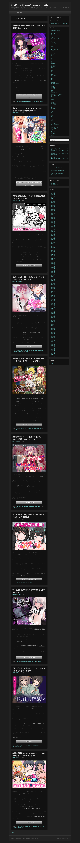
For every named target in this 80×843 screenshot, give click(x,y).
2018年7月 (53, 313)
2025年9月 (53, 200)
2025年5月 (53, 205)
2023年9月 (53, 231)
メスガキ (52, 54)
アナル (52, 36)
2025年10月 (53, 198)
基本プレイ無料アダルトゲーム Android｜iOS (59, 23)
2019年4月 (53, 301)
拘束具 (20, 506)
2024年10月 (53, 214)
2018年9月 (53, 311)
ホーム (13, 12)
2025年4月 (53, 206)
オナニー (18, 745)
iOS (44, 188)
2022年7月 (53, 250)
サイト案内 (53, 133)
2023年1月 (53, 242)
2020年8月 (53, 280)
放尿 (32, 188)
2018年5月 (53, 316)
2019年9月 (53, 295)
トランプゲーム (54, 128)
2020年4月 (53, 286)
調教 (22, 101)
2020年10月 (53, 278)
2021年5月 (53, 268)
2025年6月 (53, 204)
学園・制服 (18, 101)
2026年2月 (53, 193)
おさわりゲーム (38, 269)
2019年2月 (53, 304)
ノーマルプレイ (54, 46)
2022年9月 (53, 247)
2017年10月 (53, 325)
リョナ (52, 55)
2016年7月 (53, 345)
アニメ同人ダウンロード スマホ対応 (57, 172)
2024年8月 (53, 217)
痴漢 (31, 582)
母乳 (52, 90)
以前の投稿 (13, 832)
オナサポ (52, 132)
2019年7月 (53, 297)
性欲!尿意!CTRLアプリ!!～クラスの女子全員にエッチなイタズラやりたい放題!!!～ (29, 184)
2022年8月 (53, 249)
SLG (34, 269)
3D (26, 661)
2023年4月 (53, 238)
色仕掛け (28, 350)
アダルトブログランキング (56, 176)
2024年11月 (53, 213)
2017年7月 (53, 329)
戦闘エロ (39, 506)
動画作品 (52, 114)
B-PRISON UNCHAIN (29, 502)
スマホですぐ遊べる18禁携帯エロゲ (57, 170)
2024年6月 (53, 219)
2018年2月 (53, 320)
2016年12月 (53, 338)
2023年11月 (53, 229)
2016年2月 (53, 352)
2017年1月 (53, 337)
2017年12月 (53, 323)
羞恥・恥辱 (31, 101)
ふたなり (52, 50)
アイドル (52, 34)
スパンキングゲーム (54, 127)
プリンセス (53, 51)
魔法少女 (52, 96)
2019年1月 (53, 305)
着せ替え (15, 351)
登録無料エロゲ (54, 135)
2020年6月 (53, 283)
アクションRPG (54, 121)
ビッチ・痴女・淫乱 (54, 49)
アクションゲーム (54, 123)
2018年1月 (53, 321)
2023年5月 (53, 237)
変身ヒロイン (53, 98)
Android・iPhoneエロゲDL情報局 (57, 173)
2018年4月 (53, 317)
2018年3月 (53, 319)
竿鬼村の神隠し (29, 741)
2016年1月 (53, 353)
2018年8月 (53, 312)
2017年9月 (53, 327)
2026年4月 (53, 192)
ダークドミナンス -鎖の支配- (29, 657)
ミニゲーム (53, 131)
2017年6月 (53, 330)
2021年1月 (53, 274)
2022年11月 (53, 245)
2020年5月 (53, 284)
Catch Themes (66, 838)
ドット (26, 428)
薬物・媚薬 (53, 82)
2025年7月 (53, 202)
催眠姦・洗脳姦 (26, 101)
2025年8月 (53, 201)
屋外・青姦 (36, 188)
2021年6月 (53, 267)
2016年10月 (53, 341)
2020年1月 (53, 290)
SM (51, 117)
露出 (52, 107)
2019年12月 (53, 291)
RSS (52, 363)
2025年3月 (53, 208)
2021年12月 (53, 259)
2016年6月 (53, 346)
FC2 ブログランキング (55, 174)
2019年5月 (53, 300)
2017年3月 (53, 334)
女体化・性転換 (36, 428)
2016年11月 (53, 340)
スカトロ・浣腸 (54, 43)
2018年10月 (53, 309)
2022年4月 (53, 254)
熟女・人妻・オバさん (55, 95)
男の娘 (52, 111)
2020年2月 (53, 288)
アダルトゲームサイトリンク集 (56, 167)
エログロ (52, 39)
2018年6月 (53, 315)
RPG (41, 428)
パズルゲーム (53, 129)
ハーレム (29, 428)
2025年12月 (53, 196)
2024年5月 (53, 221)
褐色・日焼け (53, 103)
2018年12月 (53, 307)
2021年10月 (53, 262)
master (19, 29)
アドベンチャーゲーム (55, 124)
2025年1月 (53, 210)
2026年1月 (53, 194)
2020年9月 (53, 279)
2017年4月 (53, 333)
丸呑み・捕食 (53, 106)
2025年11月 (53, 197)
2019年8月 (53, 296)
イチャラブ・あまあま (20, 350)
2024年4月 (53, 222)
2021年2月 (53, 272)
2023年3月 (53, 239)
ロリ (52, 59)
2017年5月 (53, 332)
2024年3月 (53, 223)
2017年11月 (53, 324)
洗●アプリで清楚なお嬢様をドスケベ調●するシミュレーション (29, 96)
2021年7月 (53, 266)
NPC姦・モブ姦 (54, 32)
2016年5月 (53, 348)
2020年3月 (53, 287)
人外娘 (52, 100)
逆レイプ (52, 61)
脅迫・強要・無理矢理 (30, 506)
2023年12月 (53, 227)
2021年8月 (53, 264)
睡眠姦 (22, 269)
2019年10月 (53, 293)
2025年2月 (53, 209)
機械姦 (52, 80)
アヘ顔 (52, 37)
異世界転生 (53, 66)
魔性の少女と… (29, 346)
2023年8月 (53, 233)
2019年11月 (53, 292)
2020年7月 (53, 282)
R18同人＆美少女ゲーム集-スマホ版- (29, 5)
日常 (25, 350)
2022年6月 (53, 251)
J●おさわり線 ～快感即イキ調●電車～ (29, 579)
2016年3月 (53, 350)
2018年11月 (53, 308)
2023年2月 (53, 241)
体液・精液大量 (54, 92)
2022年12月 (53, 243)
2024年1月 (53, 226)
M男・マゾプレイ (54, 33)
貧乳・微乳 (27, 582)
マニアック (53, 53)
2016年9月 (53, 342)
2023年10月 (53, 230)
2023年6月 (53, 235)
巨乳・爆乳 (36, 101)
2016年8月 (53, 344)
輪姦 (52, 71)
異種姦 (29, 745)
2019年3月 (53, 303)
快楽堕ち (36, 506)
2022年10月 (53, 246)
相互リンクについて (54, 184)
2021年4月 (53, 270)
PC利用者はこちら (20, 12)
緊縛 (52, 70)
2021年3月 (53, 271)
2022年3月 (53, 255)
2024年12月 (53, 211)
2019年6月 (53, 299)
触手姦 (52, 79)
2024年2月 (53, 225)
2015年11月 (53, 356)
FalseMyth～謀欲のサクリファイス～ (29, 424)
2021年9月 (53, 263)
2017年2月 (53, 336)
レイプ (21, 745)
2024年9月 (53, 215)
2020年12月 (53, 275)
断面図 (52, 115)
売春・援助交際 (54, 65)
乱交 (52, 73)
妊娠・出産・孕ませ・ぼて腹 (56, 94)
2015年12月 (53, 354)
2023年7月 (53, 234)
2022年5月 (53, 252)
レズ (52, 58)
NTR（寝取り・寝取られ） (56, 30)
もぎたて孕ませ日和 (29, 822)
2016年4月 (53, 349)
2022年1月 (53, 258)
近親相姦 (52, 102)
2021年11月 (53, 260)
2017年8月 (53, 328)
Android (41, 101)
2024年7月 (53, 218)
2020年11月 (53, 276)
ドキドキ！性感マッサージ (29, 265)
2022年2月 (53, 256)
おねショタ (53, 42)
